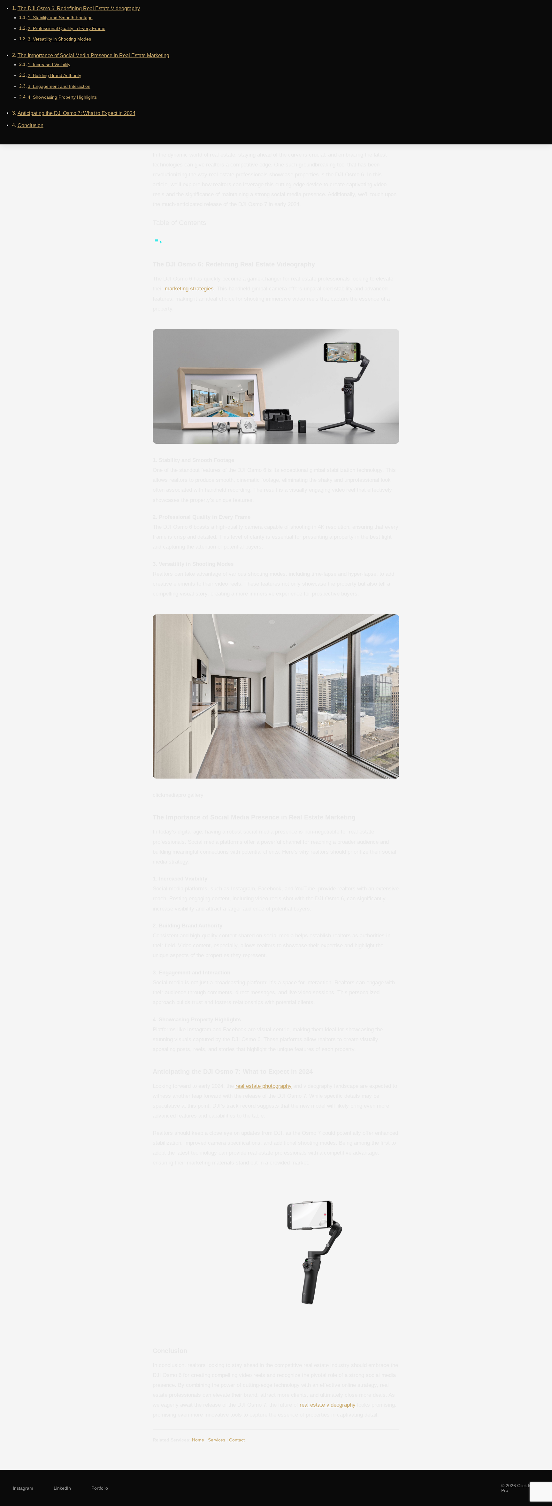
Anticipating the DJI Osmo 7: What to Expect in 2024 (76, 113)
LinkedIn (62, 1488)
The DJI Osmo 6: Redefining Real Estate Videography (79, 8)
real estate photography (263, 1086)
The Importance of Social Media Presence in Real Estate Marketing (93, 55)
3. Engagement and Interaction (59, 86)
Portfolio (99, 1488)
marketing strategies (189, 288)
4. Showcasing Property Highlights (62, 97)
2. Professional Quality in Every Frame (66, 28)
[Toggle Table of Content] (157, 242)
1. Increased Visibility (49, 64)
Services (216, 1439)
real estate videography (328, 1405)
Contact (237, 1439)
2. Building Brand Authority (54, 75)
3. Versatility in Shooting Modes (59, 39)
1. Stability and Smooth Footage (60, 17)
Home (198, 1439)
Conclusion (30, 125)
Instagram (23, 1488)
